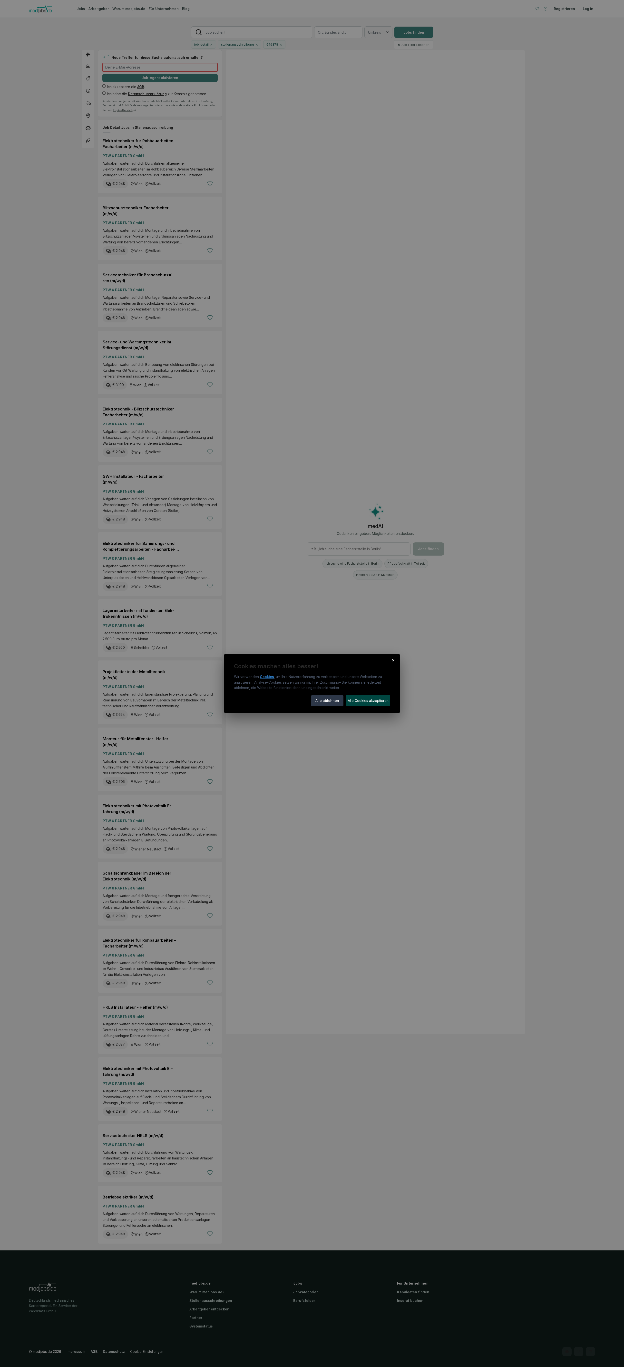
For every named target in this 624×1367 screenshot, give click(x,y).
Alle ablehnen (327, 700)
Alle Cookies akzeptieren (368, 700)
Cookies (267, 677)
